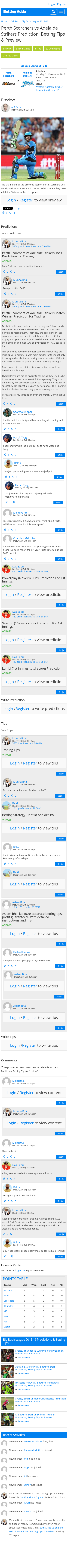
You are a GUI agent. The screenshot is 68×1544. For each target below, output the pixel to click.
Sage (26, 1467)
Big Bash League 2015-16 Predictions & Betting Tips (34, 1341)
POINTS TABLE (15, 1278)
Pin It (19, 208)
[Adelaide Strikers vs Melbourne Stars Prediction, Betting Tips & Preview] (7, 1371)
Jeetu (16, 846)
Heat (6, 1316)
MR (5, 1311)
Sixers (7, 1326)
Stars (6, 1295)
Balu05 (27, 1511)
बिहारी (15, 803)
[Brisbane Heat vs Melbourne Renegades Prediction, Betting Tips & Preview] (7, 1387)
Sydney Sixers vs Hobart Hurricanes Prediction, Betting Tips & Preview (40, 1400)
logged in (20, 1270)
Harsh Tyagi (20, 437)
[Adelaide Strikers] (27, 83)
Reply (61, 271)
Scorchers (9, 1300)
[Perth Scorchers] (8, 83)
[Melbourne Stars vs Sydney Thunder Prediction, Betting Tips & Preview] (7, 1419)
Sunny (27, 1484)
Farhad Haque (21, 952)
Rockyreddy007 (32, 1450)
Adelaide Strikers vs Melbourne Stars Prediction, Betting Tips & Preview (35, 1368)
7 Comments (23, 1373)
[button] (7, 48)
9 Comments (23, 1405)
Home (4, 21)
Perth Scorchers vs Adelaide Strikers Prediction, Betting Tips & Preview (33, 34)
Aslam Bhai (18, 902)
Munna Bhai (19, 241)
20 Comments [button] (53, 48)
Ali (25, 1476)
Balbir (17, 463)
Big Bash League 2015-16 (35, 21)
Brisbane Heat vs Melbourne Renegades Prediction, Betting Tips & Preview (37, 1384)
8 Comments (23, 1421)
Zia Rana (16, 106)
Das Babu (18, 566)
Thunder (8, 1305)
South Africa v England (32, 1497)
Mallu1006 (18, 1081)
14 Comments (24, 1389)
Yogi (26, 1458)
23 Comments (24, 1357)
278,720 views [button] (10, 55)
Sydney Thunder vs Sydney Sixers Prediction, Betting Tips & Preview (39, 1352)
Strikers (8, 1290)
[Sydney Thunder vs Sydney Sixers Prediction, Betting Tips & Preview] (7, 1355)
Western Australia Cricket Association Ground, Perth (49, 88)
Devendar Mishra (33, 1441)
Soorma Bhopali (22, 412)
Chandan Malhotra (24, 538)
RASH (27, 1502)
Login (51, 4)
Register (62, 4)
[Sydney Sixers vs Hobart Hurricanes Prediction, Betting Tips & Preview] (7, 1403)
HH (5, 1321)
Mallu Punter (21, 512)
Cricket (14, 21)
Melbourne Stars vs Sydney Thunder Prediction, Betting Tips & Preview (35, 1416)
